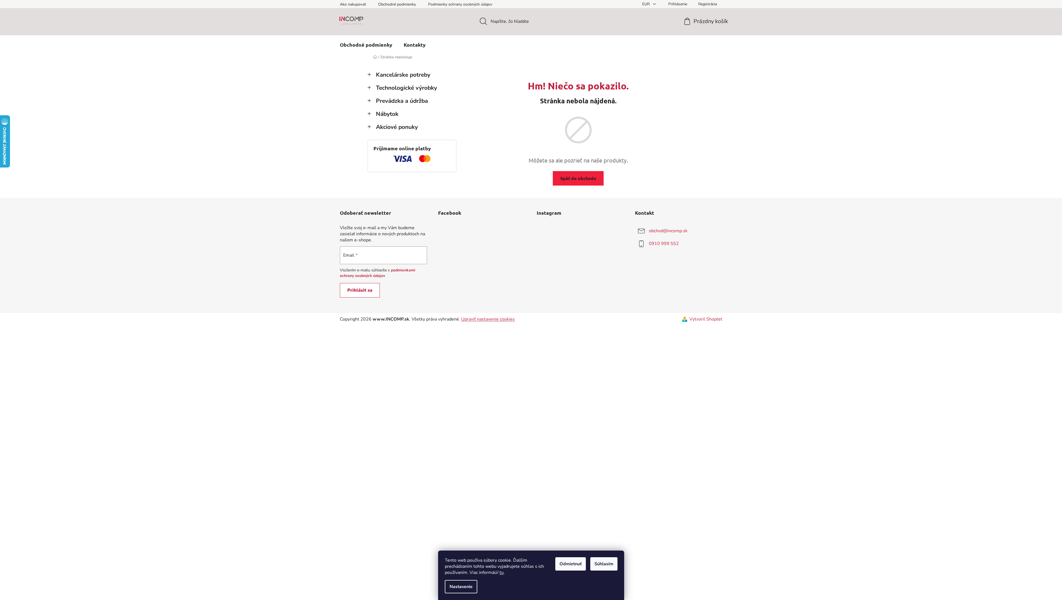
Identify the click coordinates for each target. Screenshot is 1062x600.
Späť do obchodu (578, 178)
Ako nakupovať (353, 4)
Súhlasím (603, 564)
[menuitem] (366, 44)
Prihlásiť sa (359, 290)
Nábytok (387, 114)
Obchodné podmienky (397, 4)
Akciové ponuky (397, 127)
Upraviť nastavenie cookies (488, 319)
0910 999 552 (664, 244)
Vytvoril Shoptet (705, 319)
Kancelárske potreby (403, 75)
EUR (646, 4)
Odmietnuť (570, 564)
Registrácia (707, 4)
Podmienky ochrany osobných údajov (460, 4)
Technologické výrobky (406, 88)
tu (501, 572)
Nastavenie (461, 587)
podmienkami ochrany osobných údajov (377, 273)
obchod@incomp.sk (668, 231)
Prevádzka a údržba (402, 101)
